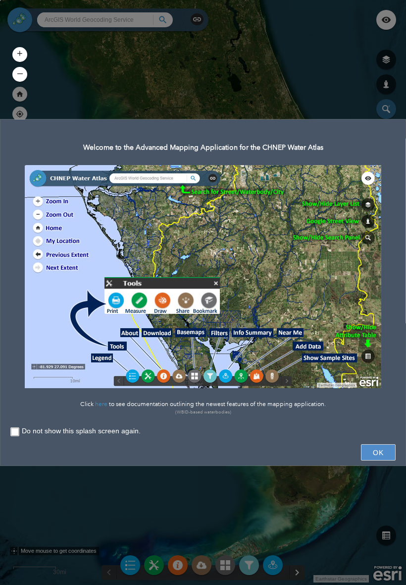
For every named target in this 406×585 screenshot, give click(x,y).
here (101, 404)
